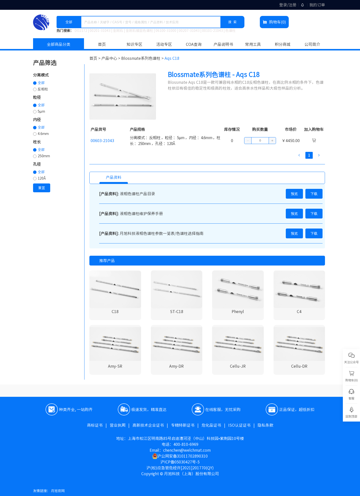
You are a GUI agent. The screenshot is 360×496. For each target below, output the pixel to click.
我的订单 (317, 5)
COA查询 (194, 44)
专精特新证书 (186, 425)
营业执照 (121, 425)
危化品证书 (215, 425)
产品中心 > (111, 58)
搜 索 (232, 22)
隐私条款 (265, 425)
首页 (102, 44)
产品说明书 (223, 44)
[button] (248, 140)
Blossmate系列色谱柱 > (143, 58)
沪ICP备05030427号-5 (180, 462)
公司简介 (312, 44)
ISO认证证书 (243, 425)
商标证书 (98, 425)
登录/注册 (287, 5)
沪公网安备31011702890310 (182, 456)
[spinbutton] (260, 140)
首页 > (95, 58)
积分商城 (282, 44)
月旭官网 (58, 491)
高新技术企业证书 (151, 425)
